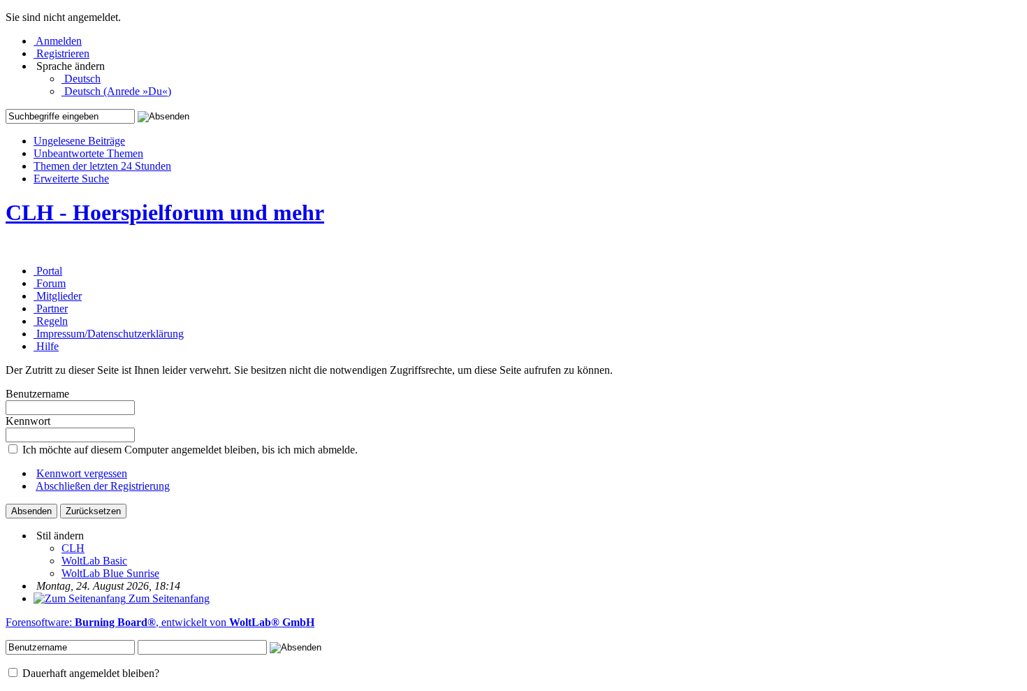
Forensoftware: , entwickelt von (160, 622)
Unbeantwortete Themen (88, 153)
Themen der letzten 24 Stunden (102, 166)
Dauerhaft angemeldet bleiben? (89, 673)
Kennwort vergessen (81, 473)
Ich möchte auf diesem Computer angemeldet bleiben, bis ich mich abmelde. (189, 450)
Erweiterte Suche (71, 178)
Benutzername (37, 394)
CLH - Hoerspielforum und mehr (165, 212)
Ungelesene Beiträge (79, 141)
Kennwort (28, 421)
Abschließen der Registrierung (103, 486)
